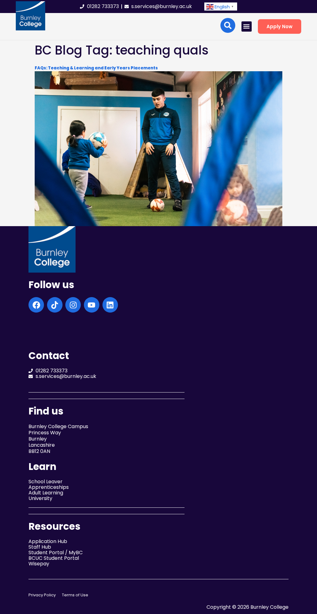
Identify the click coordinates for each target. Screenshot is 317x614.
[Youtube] (91, 305)
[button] (220, 7)
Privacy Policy (42, 595)
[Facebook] (36, 305)
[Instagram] (73, 305)
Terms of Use (75, 595)
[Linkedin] (110, 305)
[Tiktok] (55, 305)
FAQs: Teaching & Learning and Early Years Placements (96, 68)
